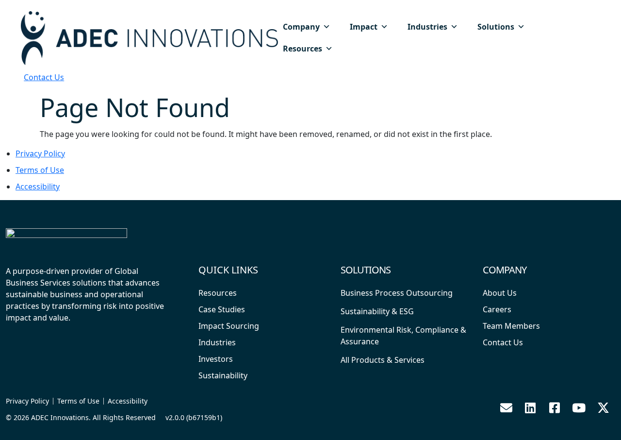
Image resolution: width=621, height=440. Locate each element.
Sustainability (222, 375)
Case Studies (221, 309)
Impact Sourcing (228, 326)
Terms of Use (40, 170)
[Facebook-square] (554, 407)
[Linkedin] (530, 407)
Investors (215, 359)
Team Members (511, 326)
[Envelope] (506, 407)
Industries (427, 26)
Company (301, 26)
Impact (363, 26)
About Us (500, 293)
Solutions (495, 26)
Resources (302, 48)
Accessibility (38, 186)
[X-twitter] (603, 407)
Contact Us (44, 77)
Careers (497, 309)
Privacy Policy (40, 153)
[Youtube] (579, 407)
